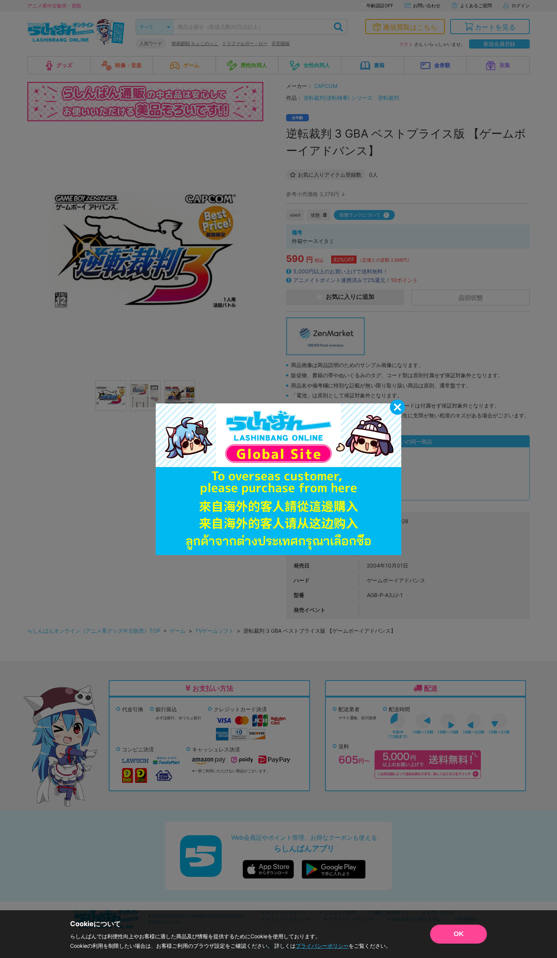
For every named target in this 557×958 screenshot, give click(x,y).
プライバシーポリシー (322, 945)
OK (459, 934)
